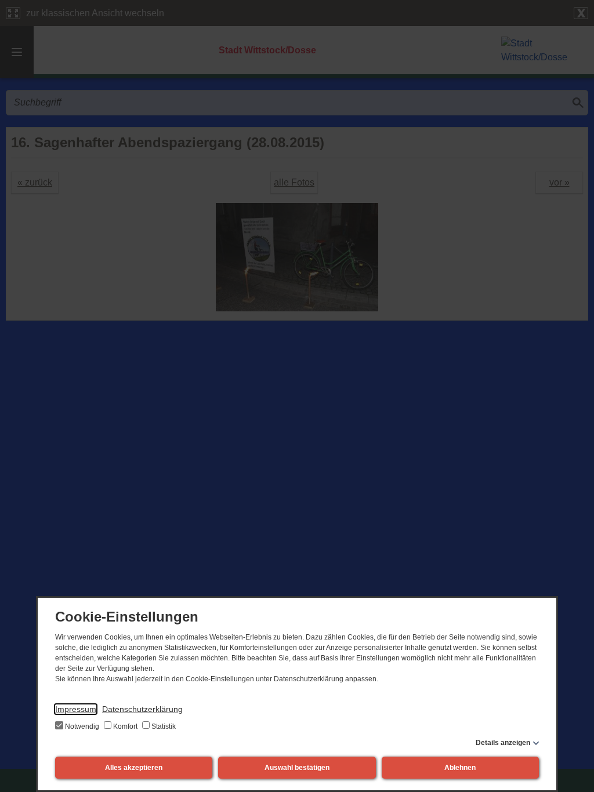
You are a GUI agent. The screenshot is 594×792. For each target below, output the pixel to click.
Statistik (163, 726)
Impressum (75, 709)
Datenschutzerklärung (142, 709)
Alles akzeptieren (133, 768)
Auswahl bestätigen (297, 768)
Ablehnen (460, 768)
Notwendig (82, 726)
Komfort (125, 726)
